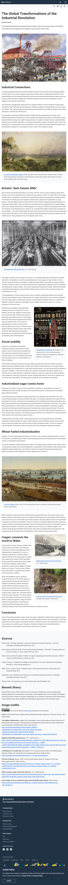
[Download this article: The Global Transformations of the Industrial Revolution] (61, 6)
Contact (34, 860)
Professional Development (10, 826)
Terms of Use (26, 876)
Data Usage (15, 860)
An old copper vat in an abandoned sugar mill (48, 596)
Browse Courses (7, 811)
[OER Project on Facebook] (4, 849)
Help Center (6, 839)
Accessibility (6, 860)
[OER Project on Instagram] (11, 849)
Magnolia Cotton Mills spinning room (14, 269)
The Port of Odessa (9, 504)
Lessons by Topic (7, 813)
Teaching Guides (7, 824)
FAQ (4, 836)
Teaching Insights (7, 829)
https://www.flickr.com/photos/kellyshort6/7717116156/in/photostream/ (25, 755)
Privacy (28, 860)
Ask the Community (8, 841)
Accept (9, 880)
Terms (21, 860)
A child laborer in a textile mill (44, 350)
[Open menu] (65, 2)
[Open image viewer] (34, 58)
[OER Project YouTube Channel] (7, 849)
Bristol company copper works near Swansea (48, 561)
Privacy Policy (38, 876)
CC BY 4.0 (30, 711)
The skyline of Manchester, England (13, 174)
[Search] (59, 2)
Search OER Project (8, 816)
